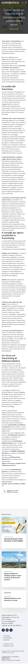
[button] (26, 2)
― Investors (5, 640)
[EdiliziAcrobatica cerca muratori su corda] (14, 599)
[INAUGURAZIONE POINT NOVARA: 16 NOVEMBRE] (14, 532)
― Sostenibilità (7, 638)
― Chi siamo (6, 636)
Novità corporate (10, 554)
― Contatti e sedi (7, 646)
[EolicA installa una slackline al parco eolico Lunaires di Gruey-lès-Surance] (14, 569)
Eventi (6, 519)
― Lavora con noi (7, 644)
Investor (7, 592)
